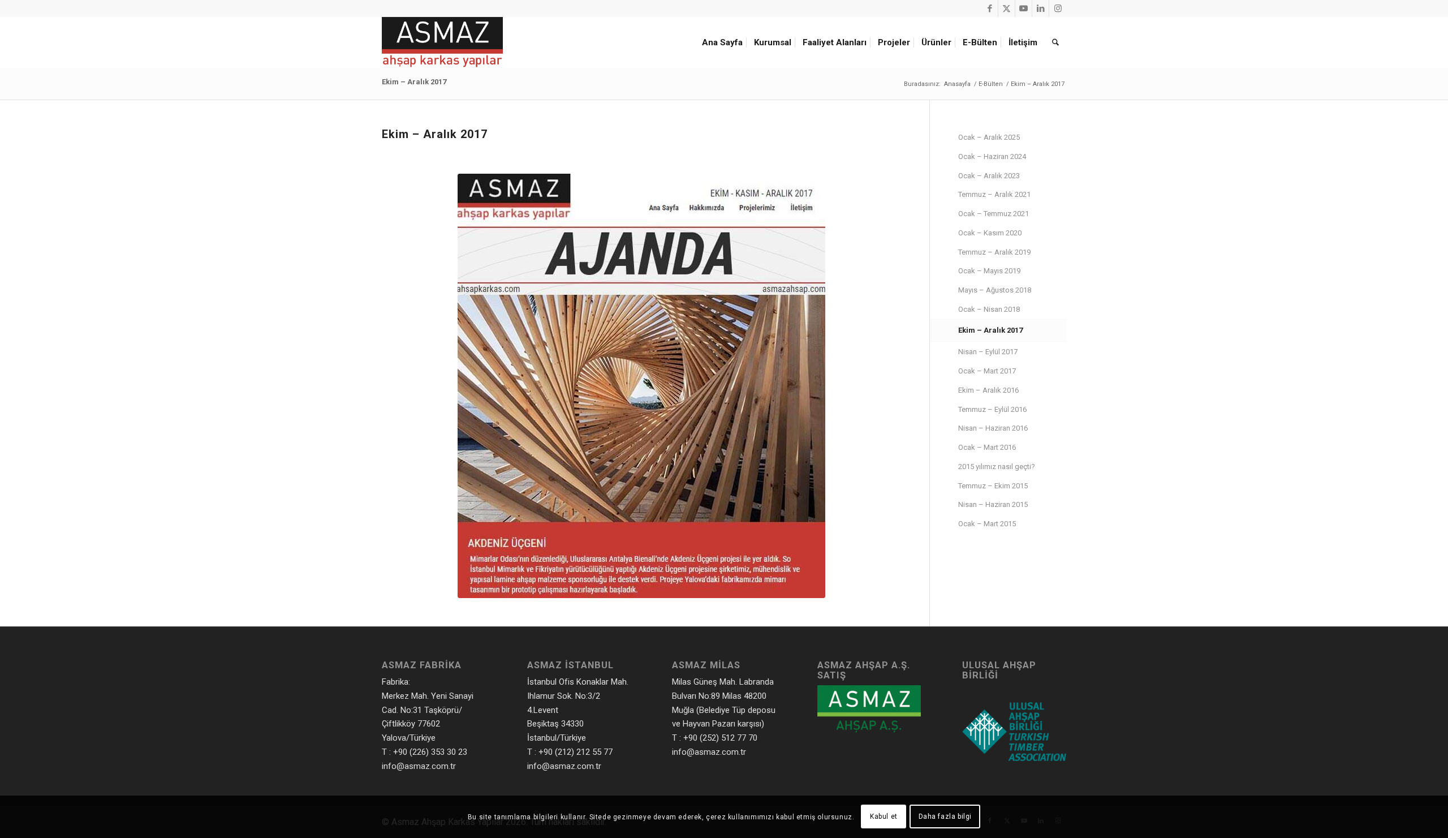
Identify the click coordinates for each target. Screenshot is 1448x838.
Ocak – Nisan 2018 (989, 309)
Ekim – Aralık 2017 (414, 82)
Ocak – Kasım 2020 (990, 233)
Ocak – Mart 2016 (987, 447)
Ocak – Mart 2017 (987, 371)
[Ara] (1055, 42)
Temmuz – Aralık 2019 (994, 252)
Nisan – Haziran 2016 (993, 428)
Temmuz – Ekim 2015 (993, 486)
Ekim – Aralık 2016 (988, 390)
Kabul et (884, 816)
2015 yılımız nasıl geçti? (996, 466)
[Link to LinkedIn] (1040, 8)
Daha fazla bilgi (945, 816)
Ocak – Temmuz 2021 (993, 213)
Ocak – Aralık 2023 (989, 175)
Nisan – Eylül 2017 (988, 351)
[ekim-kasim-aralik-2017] (641, 386)
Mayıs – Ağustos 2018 (994, 290)
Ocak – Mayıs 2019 (989, 271)
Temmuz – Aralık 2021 (994, 194)
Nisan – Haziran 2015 (993, 504)
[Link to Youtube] (1023, 8)
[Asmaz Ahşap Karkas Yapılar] (442, 42)
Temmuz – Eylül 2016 (992, 409)
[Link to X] (1006, 8)
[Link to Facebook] (989, 8)
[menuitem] (724, 42)
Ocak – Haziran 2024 (992, 156)
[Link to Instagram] (1057, 8)
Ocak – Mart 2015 (987, 523)
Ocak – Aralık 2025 (989, 137)
